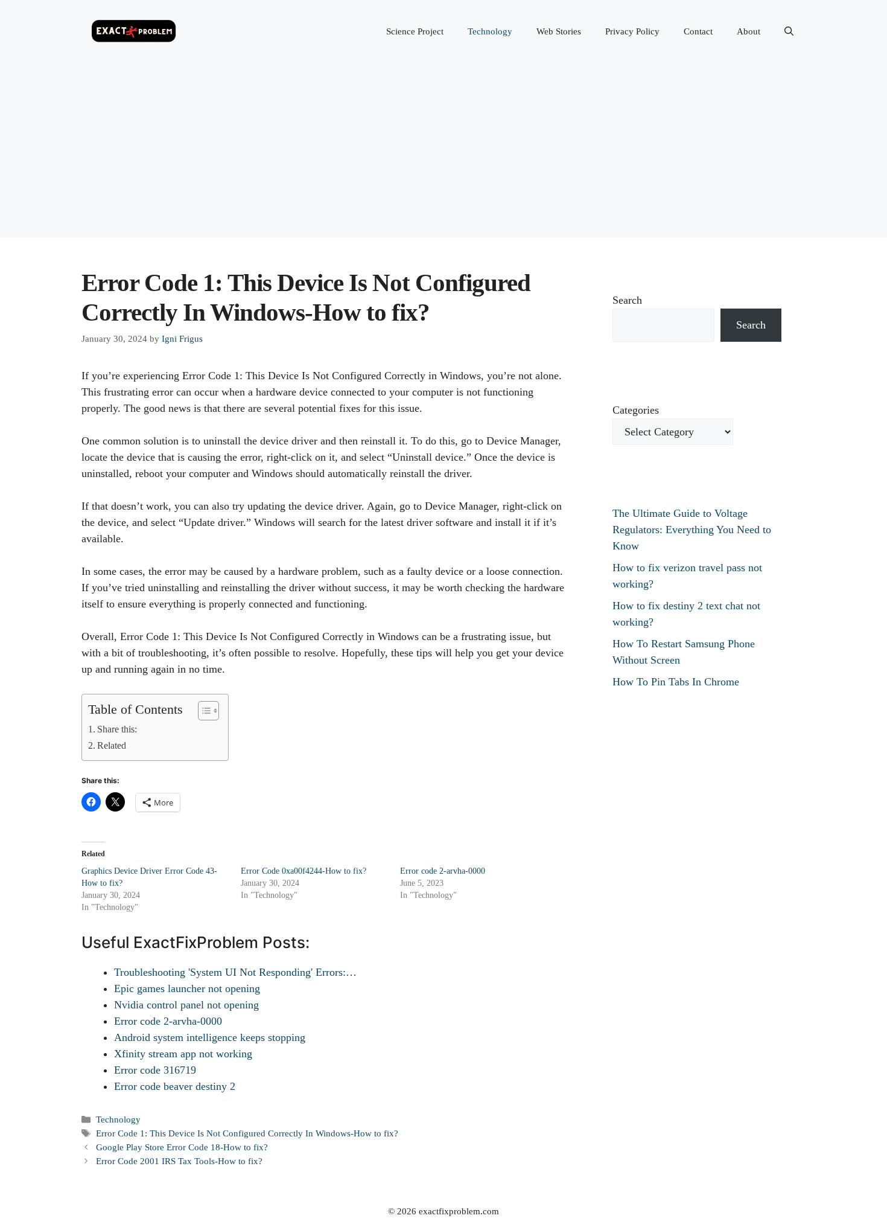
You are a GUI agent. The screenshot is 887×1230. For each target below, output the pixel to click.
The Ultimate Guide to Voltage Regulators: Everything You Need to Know (691, 529)
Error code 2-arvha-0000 (442, 871)
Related (111, 745)
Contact (698, 31)
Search (627, 300)
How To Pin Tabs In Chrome (675, 682)
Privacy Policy (632, 31)
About (748, 31)
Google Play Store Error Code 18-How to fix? (182, 1147)
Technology (490, 31)
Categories (635, 410)
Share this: (117, 729)
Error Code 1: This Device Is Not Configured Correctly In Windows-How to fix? (247, 1133)
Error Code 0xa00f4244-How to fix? (303, 871)
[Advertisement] (443, 153)
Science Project (415, 31)
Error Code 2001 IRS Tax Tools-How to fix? (179, 1161)
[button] (789, 31)
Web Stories (558, 31)
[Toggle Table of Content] (202, 710)
